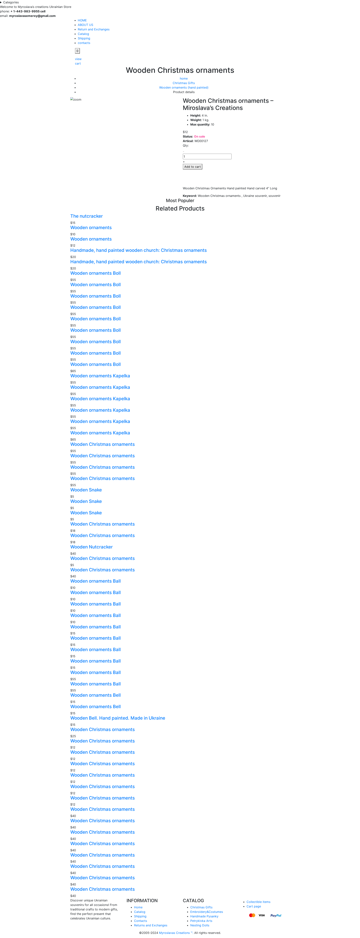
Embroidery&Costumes (206, 912)
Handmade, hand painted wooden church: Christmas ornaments (138, 250)
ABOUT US (85, 25)
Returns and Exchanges (150, 925)
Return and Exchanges (94, 29)
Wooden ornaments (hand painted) (183, 87)
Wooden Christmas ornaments (102, 444)
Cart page (254, 906)
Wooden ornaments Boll (95, 273)
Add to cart (192, 166)
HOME (82, 20)
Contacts (140, 921)
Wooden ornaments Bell (95, 695)
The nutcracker (86, 216)
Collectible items (258, 902)
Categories (11, 2)
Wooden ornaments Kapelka (100, 375)
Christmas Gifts (184, 83)
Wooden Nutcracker (91, 547)
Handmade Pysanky (204, 916)
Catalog (83, 34)
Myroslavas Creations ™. (176, 933)
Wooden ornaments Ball (95, 581)
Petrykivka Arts (201, 921)
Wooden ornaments (91, 227)
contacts (84, 43)
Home (138, 907)
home (184, 78)
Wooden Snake (86, 490)
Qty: (186, 145)
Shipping (84, 38)
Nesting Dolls (199, 925)
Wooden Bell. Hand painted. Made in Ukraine (117, 718)
